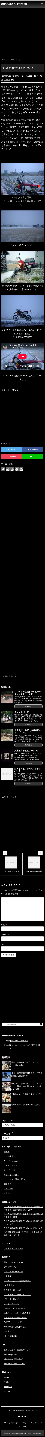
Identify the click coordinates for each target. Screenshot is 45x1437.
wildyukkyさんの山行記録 (15, 1327)
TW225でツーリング (12, 1322)
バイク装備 (8, 1189)
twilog (6, 1377)
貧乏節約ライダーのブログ (15, 1318)
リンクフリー (34, 1423)
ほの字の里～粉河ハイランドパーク (27, 770)
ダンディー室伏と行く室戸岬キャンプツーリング (27, 693)
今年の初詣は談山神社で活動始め (25, 1105)
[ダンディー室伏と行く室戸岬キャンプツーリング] (7, 697)
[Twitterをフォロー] (3, 469)
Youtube (7, 1391)
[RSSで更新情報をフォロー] (21, 469)
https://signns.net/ (11, 1354)
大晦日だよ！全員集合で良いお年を (26, 1094)
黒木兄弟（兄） (11, 676)
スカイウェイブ (10, 1166)
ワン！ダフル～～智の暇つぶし (17, 1281)
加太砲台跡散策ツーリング (26, 750)
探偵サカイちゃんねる (13, 1262)
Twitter (6, 1382)
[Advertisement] (22, 32)
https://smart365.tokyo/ (13, 1359)
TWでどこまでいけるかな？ (16, 1308)
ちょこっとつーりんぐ (13, 1272)
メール (5, 935)
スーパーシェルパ (11, 1161)
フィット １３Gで (11, 1304)
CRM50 (7, 80)
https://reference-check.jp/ (14, 1364)
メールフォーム (24, 1423)
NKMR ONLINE (10, 1336)
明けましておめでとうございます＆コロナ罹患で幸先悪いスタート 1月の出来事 (26, 1086)
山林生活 (7, 1331)
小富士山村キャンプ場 (13, 1249)
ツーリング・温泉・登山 (14, 1179)
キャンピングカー (11, 1175)
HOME (6, 1152)
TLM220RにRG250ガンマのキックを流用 (21, 1232)
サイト (4, 944)
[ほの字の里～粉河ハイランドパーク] (7, 774)
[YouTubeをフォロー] (12, 469)
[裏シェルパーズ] (7, 717)
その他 (6, 1193)
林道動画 (7, 1184)
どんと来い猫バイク (12, 1299)
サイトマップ (13, 1423)
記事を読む (28, 706)
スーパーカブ (9, 1170)
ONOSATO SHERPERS (14, 4)
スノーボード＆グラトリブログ (17, 1295)
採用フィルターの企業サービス (17, 1350)
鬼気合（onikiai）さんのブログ (17, 1313)
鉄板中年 (7, 1276)
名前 (4, 925)
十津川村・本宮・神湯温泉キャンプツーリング (27, 731)
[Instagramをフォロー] (8, 469)
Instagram (8, 1387)
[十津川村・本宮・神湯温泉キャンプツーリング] (7, 735)
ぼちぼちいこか (10, 1267)
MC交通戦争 (9, 1285)
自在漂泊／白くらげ (12, 1290)
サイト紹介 (8, 1156)
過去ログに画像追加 (19, 1041)
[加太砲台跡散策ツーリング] (7, 756)
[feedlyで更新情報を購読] (17, 469)
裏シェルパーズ (21, 712)
